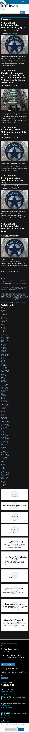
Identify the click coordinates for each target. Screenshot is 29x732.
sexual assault (14, 297)
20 (11, 274)
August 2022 (4, 375)
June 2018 (3, 447)
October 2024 (4, 338)
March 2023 (4, 365)
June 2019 (3, 430)
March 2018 (4, 451)
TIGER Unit (23, 299)
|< (1, 274)
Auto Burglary (13, 281)
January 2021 (4, 403)
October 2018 (4, 441)
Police (19, 294)
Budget (24, 281)
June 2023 (3, 361)
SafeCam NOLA (14, 296)
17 (5, 274)
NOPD (9, 5)
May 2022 (3, 380)
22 (14, 274)
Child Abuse (22, 283)
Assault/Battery (7, 281)
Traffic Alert (3, 301)
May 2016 (3, 482)
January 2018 (4, 454)
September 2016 (5, 477)
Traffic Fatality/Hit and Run (22, 301)
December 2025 (5, 318)
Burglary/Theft (10, 283)
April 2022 (3, 381)
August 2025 (4, 324)
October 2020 (4, 407)
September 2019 (5, 425)
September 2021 (5, 391)
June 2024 (3, 344)
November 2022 (5, 371)
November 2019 (5, 423)
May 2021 (3, 397)
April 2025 (3, 330)
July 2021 (3, 394)
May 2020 (3, 414)
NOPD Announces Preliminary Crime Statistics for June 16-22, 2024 (12, 227)
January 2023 (4, 368)
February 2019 (4, 435)
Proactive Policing (4, 295)
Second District (24, 296)
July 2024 (3, 343)
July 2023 (3, 360)
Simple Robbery (13, 298)
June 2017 (3, 464)
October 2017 (4, 458)
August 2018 (4, 444)
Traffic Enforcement (8, 301)
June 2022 (3, 378)
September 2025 (5, 323)
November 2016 (5, 474)
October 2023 (4, 355)
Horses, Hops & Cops (18, 289)
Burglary (2, 283)
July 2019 (3, 428)
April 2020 (3, 415)
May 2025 (3, 328)
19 (9, 274)
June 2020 (3, 413)
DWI (27, 286)
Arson (2, 281)
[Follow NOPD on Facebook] (6, 685)
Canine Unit (18, 283)
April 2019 (3, 433)
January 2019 (4, 437)
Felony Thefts (23, 287)
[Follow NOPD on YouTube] (13, 685)
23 (16, 274)
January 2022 (4, 385)
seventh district (8, 297)
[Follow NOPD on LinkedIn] (10, 685)
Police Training (22, 294)
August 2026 (4, 307)
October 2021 (4, 390)
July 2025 (3, 326)
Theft (14, 299)
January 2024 (4, 351)
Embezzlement (17, 287)
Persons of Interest (11, 294)
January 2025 (4, 334)
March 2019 (3, 434)
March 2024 (4, 348)
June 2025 (3, 327)
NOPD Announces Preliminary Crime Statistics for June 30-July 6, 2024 (13, 131)
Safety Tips (19, 296)
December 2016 (5, 472)
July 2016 (3, 480)
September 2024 (5, 340)
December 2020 (5, 404)
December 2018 (5, 438)
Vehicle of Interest (16, 302)
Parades (18, 293)
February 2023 (4, 367)
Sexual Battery (19, 297)
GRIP (5, 289)
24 (18, 274)
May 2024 (3, 345)
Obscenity (6, 293)
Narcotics (21, 292)
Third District (18, 299)
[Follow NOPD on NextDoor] (3, 685)
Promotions (9, 295)
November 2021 (5, 388)
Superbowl (7, 299)
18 (7, 274)
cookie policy (15, 727)
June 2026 (3, 310)
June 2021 (3, 395)
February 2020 (4, 418)
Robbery (10, 296)
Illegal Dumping (24, 289)
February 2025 (4, 333)
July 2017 (3, 462)
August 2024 (4, 341)
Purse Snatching (13, 295)
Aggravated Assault (4, 280)
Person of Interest (5, 294)
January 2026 (4, 317)
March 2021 (3, 400)
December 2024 (5, 336)
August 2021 (4, 393)
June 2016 (3, 481)
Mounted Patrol (17, 292)
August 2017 (4, 461)
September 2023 (5, 357)
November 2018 (5, 440)
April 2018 (3, 450)
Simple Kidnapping (7, 298)
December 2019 (5, 421)
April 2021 (3, 398)
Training (2, 302)
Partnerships (22, 293)
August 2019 (4, 427)
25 (20, 274)
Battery (21, 281)
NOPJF (4, 293)
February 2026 (4, 316)
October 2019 (4, 424)
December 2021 (5, 387)
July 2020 (3, 411)
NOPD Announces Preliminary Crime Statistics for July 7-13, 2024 (14, 25)
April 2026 (3, 313)
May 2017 (3, 465)
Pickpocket (16, 294)
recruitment (7, 296)
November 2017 (5, 457)
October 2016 (4, 475)
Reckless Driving (19, 295)
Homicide (12, 289)
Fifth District (3, 288)
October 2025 (4, 321)
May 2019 (3, 431)
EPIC (20, 287)
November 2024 (5, 337)
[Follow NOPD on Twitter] (8, 685)
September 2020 (5, 408)
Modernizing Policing (10, 292)
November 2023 (5, 354)
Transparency (14, 33)
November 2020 (5, 405)
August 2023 (4, 358)
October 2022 (4, 373)
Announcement (7, 33)
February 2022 (4, 384)
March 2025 (4, 331)
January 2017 (4, 471)
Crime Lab (5, 286)
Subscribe (4, 678)
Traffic (26, 299)
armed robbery (23, 280)
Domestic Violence (23, 286)
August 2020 (4, 410)
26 (22, 274)
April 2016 (3, 484)
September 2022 (5, 374)
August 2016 (4, 478)
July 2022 (3, 377)
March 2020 (4, 417)
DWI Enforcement (4, 287)
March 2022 (4, 383)
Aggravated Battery (11, 280)
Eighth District (10, 287)
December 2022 (5, 370)
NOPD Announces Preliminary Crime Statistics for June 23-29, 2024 (13, 179)
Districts (15, 286)
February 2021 (4, 401)
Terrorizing (10, 299)
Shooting (23, 297)
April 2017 (3, 467)
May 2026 (3, 311)
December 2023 (5, 353)
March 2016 (3, 485)
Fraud (20, 288)
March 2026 (4, 314)
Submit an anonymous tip (8, 664)
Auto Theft (18, 281)
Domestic (18, 286)
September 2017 (5, 460)
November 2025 (5, 320)
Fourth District (15, 288)
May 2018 (3, 448)
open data (10, 293)
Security (2, 297)
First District (9, 288)
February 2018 (4, 452)
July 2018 (3, 445)
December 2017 (5, 455)
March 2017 (3, 468)
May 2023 (3, 363)
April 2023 (3, 364)
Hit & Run (7, 289)
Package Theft (14, 293)
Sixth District (19, 298)
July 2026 (3, 308)
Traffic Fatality (14, 301)
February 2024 (4, 350)
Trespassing (11, 302)
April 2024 (3, 347)
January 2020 (4, 420)
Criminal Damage (11, 286)
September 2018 (5, 442)
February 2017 (4, 470)
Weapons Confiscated (22, 302)
